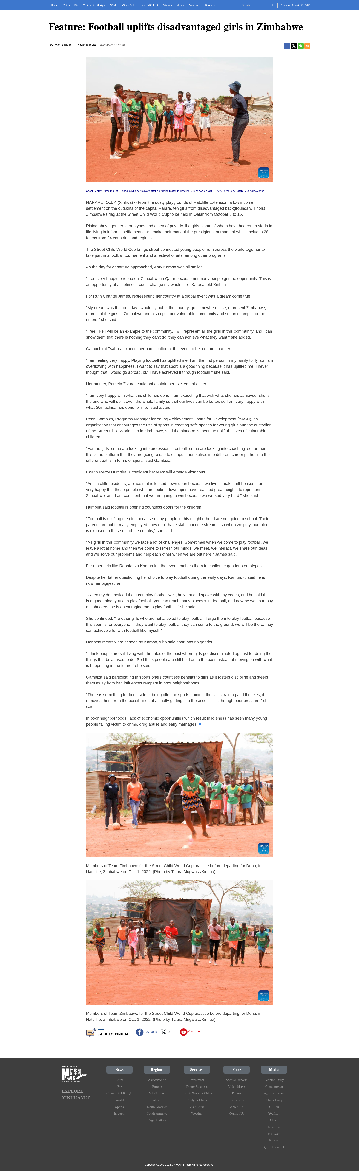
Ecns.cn (274, 1140)
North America (157, 1106)
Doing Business (197, 1086)
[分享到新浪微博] (307, 46)
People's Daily (274, 1079)
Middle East (157, 1093)
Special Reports (236, 1079)
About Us (236, 1106)
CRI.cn (274, 1106)
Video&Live (236, 1086)
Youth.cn (274, 1113)
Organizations (157, 1120)
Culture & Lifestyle (94, 5)
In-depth (119, 1113)
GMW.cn (274, 1133)
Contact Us (236, 1113)
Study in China (197, 1100)
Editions (207, 5)
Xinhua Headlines (173, 5)
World (113, 5)
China (66, 5)
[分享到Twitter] (294, 46)
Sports (119, 1106)
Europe (157, 1086)
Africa (157, 1100)
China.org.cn (274, 1086)
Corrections (236, 1100)
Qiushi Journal (274, 1147)
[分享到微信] (301, 46)
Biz (76, 5)
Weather (196, 1113)
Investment (197, 1079)
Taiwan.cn (274, 1126)
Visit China (197, 1106)
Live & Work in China (197, 1093)
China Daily (274, 1100)
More (192, 5)
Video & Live (130, 5)
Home (54, 5)
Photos (236, 1093)
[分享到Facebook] (287, 46)
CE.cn (274, 1120)
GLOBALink (150, 5)
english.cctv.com (274, 1093)
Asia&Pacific (157, 1079)
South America (157, 1113)
